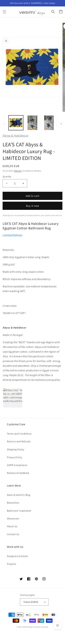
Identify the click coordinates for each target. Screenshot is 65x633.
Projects (11, 563)
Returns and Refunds (19, 441)
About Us (12, 526)
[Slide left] (4, 124)
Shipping (17, 171)
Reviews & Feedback (18, 472)
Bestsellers (13, 502)
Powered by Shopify (41, 627)
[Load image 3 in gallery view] (49, 122)
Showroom (13, 518)
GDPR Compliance (17, 465)
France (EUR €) (31, 601)
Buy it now (32, 205)
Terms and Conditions (19, 433)
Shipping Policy (15, 449)
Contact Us (13, 534)
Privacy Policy (14, 457)
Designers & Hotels (17, 556)
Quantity (7, 176)
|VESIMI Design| (28, 627)
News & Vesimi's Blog (18, 494)
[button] (4, 11)
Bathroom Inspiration (19, 510)
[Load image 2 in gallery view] (32, 122)
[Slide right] (61, 124)
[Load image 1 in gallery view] (15, 122)
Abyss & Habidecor (15, 135)
